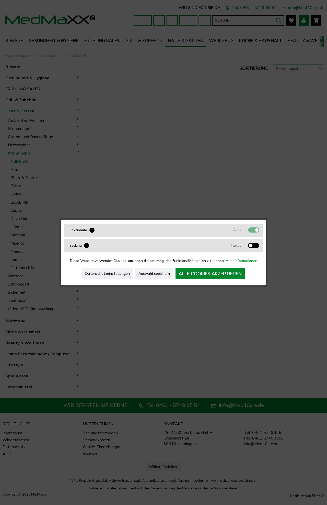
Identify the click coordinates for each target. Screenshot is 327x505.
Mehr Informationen (241, 260)
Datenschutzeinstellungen (107, 273)
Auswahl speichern (154, 273)
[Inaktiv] (253, 245)
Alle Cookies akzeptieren (210, 274)
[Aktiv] (253, 230)
